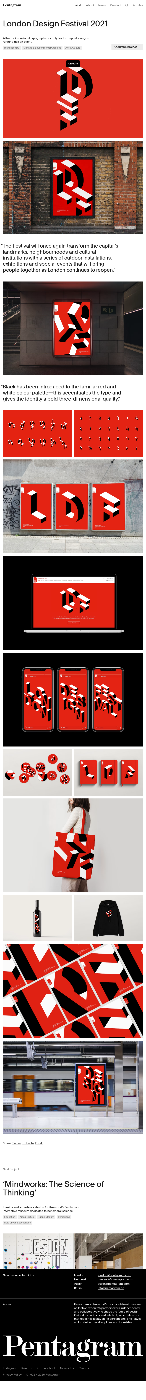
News (102, 5)
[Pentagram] (12, 5)
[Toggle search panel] (127, 5)
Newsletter (67, 1368)
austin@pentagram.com (114, 1283)
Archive (138, 5)
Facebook (49, 1368)
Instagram (10, 1368)
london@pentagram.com (114, 1275)
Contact (115, 5)
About (90, 5)
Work (78, 5)
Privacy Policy (12, 1374)
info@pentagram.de (111, 1288)
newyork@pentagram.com (115, 1279)
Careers (84, 1368)
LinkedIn (26, 1368)
